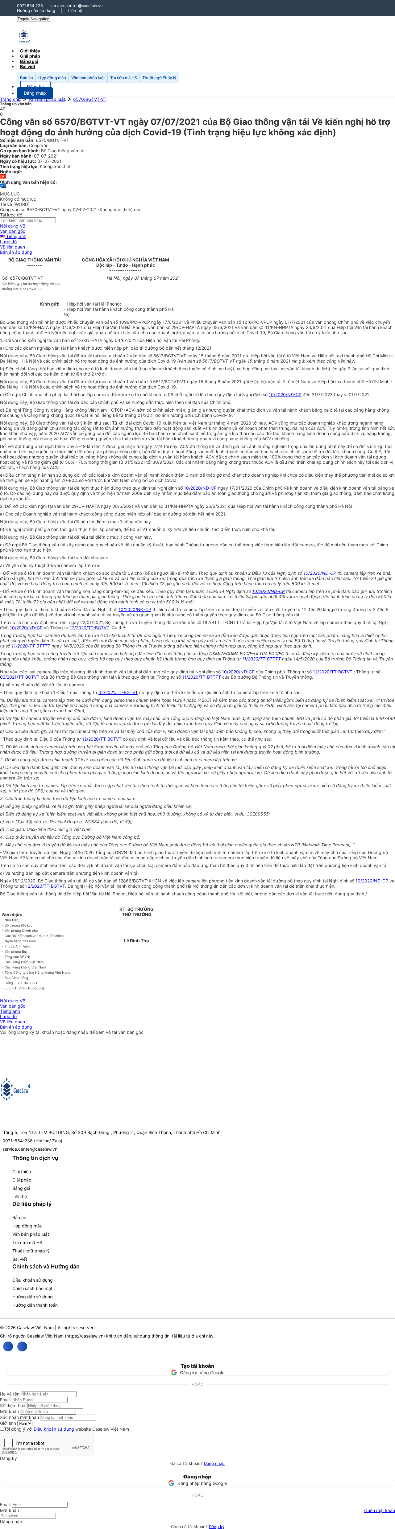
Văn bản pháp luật (88, 77)
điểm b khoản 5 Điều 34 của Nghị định (79, 609)
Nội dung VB (12, 225)
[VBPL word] (3, 188)
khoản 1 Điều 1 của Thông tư (69, 692)
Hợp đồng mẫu (52, 77)
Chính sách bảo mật (32, 1288)
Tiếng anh (15, 236)
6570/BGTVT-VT (89, 99)
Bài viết (27, 66)
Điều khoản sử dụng (32, 1280)
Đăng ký (216, 1526)
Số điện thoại (13, 1405)
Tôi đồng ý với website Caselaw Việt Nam (66, 1429)
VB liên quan (12, 246)
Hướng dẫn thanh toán (35, 1305)
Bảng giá (21, 1188)
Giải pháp (21, 1179)
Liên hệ (75, 10)
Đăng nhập (214, 1463)
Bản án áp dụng (16, 252)
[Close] (0, 1362)
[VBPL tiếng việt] (3, 176)
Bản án (26, 77)
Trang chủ (10, 99)
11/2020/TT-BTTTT (30, 645)
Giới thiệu (21, 1171)
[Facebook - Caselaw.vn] (8, 1346)
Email (5, 1399)
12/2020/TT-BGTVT (89, 627)
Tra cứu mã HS (123, 77)
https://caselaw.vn (84, 1335)
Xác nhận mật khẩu (19, 1417)
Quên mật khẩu (379, 1510)
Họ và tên (9, 1393)
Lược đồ (8, 241)
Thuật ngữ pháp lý (31, 1250)
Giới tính (8, 1423)
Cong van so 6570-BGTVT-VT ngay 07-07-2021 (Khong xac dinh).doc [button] (71, 209)
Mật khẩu (9, 1411)
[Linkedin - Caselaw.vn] (22, 1346)
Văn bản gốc (12, 231)
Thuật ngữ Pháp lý (159, 77)
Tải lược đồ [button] (11, 214)
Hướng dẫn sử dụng (36, 10)
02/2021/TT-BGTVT (20, 677)
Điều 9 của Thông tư (61, 739)
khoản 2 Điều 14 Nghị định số (222, 591)
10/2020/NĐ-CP (285, 394)
